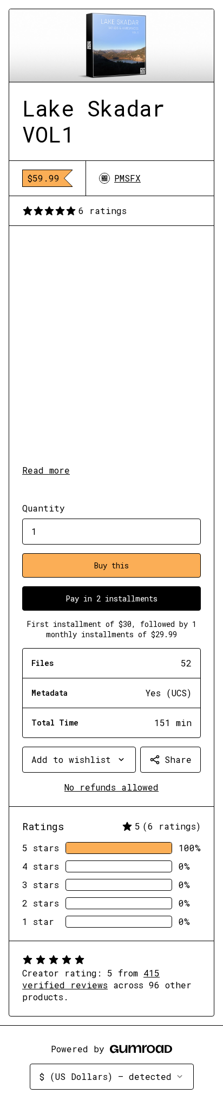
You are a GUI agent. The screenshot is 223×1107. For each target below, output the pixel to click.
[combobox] (79, 760)
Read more (46, 470)
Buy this (111, 565)
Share (178, 759)
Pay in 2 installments (111, 598)
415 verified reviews (91, 979)
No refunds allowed (111, 787)
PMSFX (127, 178)
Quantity (43, 508)
